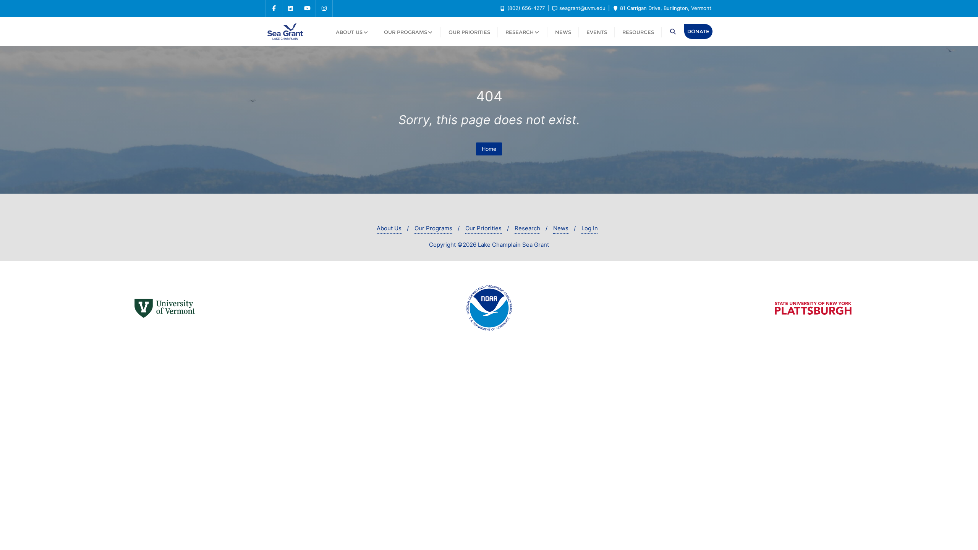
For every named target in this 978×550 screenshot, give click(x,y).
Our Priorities (483, 228)
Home (489, 149)
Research (527, 228)
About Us (389, 228)
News (560, 228)
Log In (589, 228)
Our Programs (433, 228)
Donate (698, 31)
